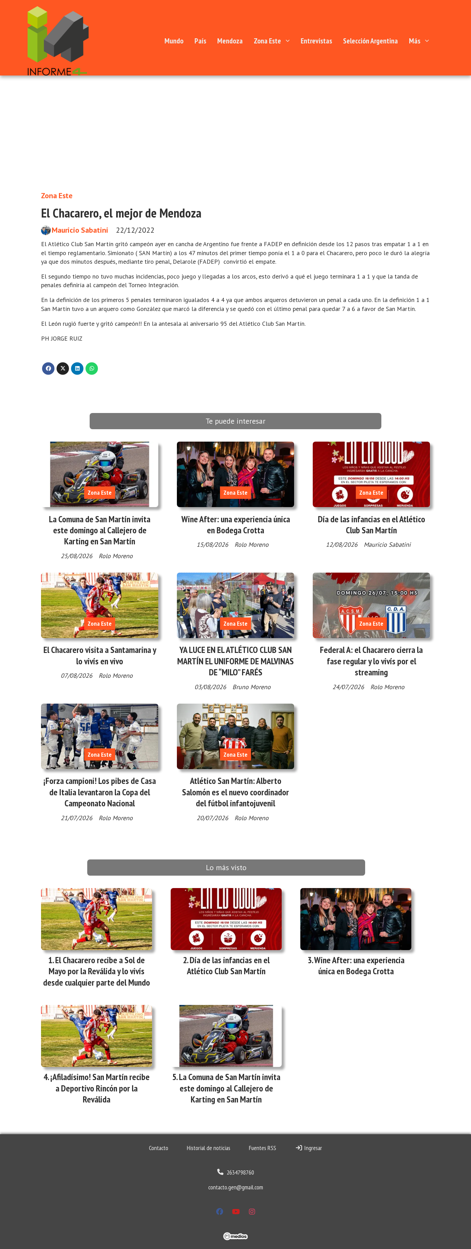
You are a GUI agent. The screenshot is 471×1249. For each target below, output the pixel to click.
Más (414, 41)
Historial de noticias (208, 1148)
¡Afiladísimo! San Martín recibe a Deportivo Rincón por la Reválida (100, 1088)
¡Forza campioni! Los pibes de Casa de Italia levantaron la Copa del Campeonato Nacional (99, 792)
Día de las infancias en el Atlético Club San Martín (371, 524)
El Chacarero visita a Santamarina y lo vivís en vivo (99, 655)
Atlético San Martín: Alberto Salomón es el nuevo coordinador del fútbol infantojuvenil (235, 792)
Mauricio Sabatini (80, 230)
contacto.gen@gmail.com (235, 1187)
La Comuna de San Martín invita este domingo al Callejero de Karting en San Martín (99, 530)
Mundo (173, 41)
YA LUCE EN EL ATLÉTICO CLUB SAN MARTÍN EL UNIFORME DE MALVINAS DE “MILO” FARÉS (235, 661)
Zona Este (267, 41)
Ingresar (312, 1148)
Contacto (158, 1148)
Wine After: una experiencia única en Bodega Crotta (235, 524)
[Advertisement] (235, 127)
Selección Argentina (370, 41)
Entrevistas (316, 41)
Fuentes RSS (262, 1148)
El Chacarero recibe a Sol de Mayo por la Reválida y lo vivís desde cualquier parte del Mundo (96, 971)
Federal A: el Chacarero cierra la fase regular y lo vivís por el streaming (371, 661)
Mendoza (230, 41)
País (200, 41)
